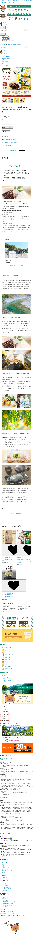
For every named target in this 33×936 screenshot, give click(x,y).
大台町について (7, 42)
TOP (3, 63)
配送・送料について (7, 56)
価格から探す (6, 38)
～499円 (4, 884)
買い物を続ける (7, 145)
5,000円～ (4, 890)
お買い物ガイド (5, 55)
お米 (3, 866)
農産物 (3, 864)
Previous (3, 82)
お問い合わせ (5, 61)
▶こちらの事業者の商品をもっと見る (14, 265)
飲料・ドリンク (5, 869)
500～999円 (5, 65)
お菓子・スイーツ (6, 867)
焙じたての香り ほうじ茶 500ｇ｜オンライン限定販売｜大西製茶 (9, 559)
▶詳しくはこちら (6, 611)
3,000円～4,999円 (6, 888)
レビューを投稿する (16, 513)
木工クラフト (5, 875)
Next (29, 82)
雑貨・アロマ (5, 874)
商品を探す (5, 36)
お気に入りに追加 (6, 127)
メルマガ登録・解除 (7, 905)
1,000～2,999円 (6, 887)
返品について (6, 136)
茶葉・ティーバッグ (7, 870)
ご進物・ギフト (5, 877)
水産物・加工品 (5, 862)
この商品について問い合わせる (10, 142)
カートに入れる (6, 131)
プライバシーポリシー (7, 59)
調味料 (3, 872)
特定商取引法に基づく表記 (8, 58)
